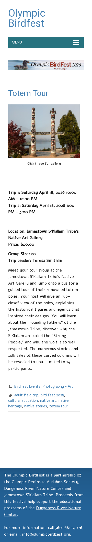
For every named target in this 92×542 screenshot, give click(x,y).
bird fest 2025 (52, 395)
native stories (35, 406)
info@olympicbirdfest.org (46, 534)
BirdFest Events (27, 386)
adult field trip (26, 395)
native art (48, 400)
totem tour (58, 406)
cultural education (23, 400)
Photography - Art (58, 386)
